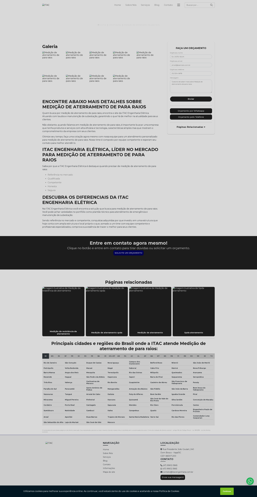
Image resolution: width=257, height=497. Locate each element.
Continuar (227, 491)
